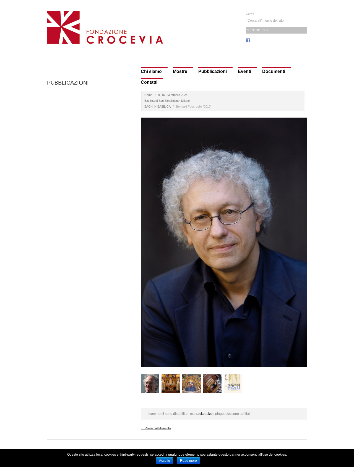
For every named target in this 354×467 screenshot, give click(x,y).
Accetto (164, 461)
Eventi (244, 71)
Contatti (149, 82)
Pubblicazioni (212, 71)
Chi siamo (151, 71)
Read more (188, 461)
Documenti (273, 71)
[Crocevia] (105, 26)
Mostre (180, 71)
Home (148, 95)
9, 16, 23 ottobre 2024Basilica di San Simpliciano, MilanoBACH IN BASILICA (167, 100)
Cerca (250, 14)
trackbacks (204, 414)
